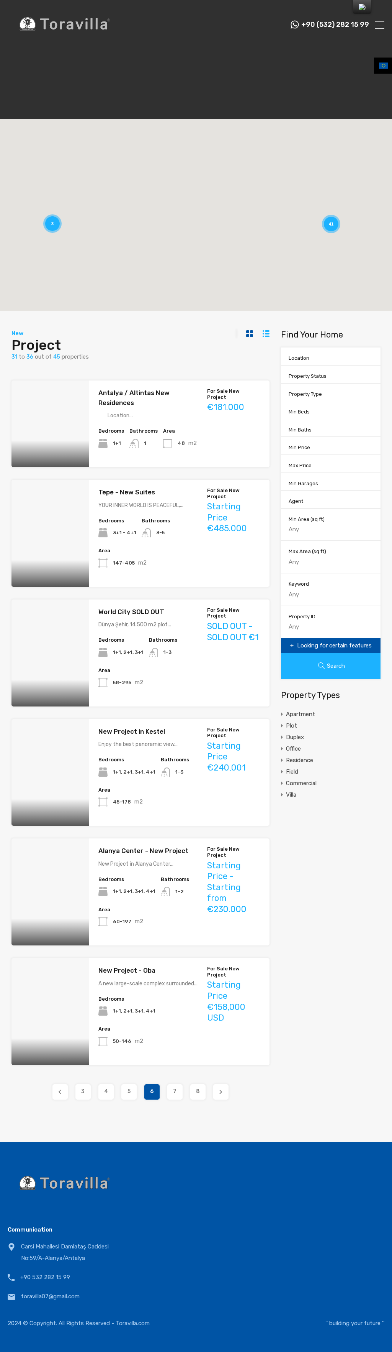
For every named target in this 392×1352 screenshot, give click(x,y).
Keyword (299, 584)
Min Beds (299, 412)
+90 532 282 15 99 (45, 1277)
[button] (328, 198)
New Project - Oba (126, 970)
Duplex (295, 737)
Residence (299, 760)
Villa (291, 794)
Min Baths (300, 430)
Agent (296, 501)
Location (299, 358)
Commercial (301, 783)
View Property (50, 449)
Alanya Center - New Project (143, 851)
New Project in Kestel (131, 731)
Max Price (300, 465)
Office (293, 748)
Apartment (300, 714)
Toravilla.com (133, 1323)
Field (292, 771)
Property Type (305, 394)
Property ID (302, 616)
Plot (291, 725)
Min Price (299, 447)
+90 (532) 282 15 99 (335, 25)
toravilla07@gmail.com (50, 1296)
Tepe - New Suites (126, 492)
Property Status (308, 376)
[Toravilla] (65, 40)
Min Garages (303, 483)
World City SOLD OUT (131, 612)
